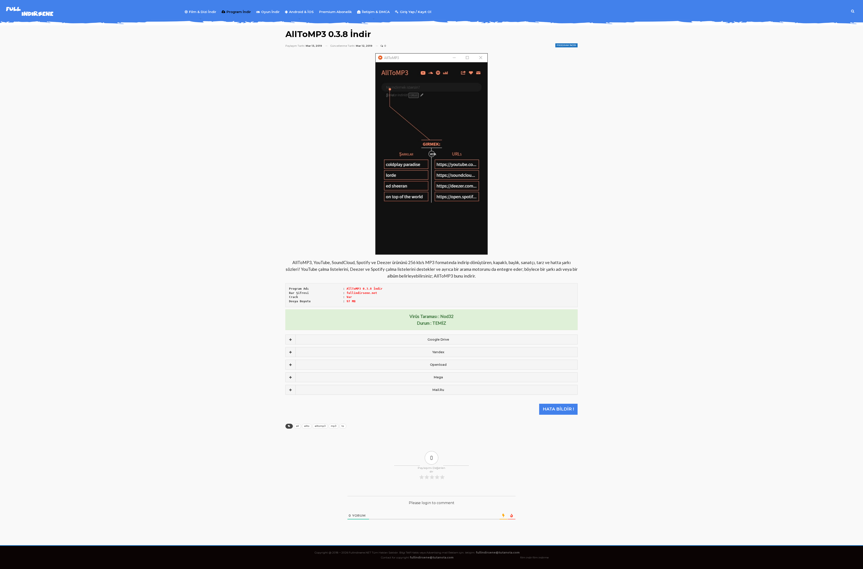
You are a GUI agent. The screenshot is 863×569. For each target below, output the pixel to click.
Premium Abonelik (335, 12)
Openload (438, 365)
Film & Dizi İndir (202, 12)
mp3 (333, 426)
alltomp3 (320, 426)
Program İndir (239, 12)
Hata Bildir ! (558, 409)
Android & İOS (301, 12)
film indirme (541, 557)
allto (306, 426)
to (343, 426)
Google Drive (438, 339)
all (297, 426)
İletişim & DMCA (376, 12)
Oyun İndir (270, 12)
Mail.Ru (438, 390)
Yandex (438, 352)
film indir (526, 557)
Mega (438, 377)
